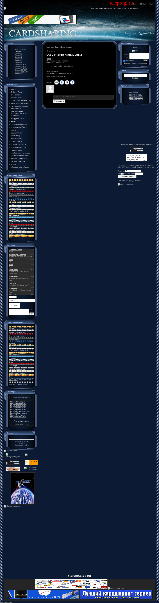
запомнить (130, 60)
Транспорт (13, 227)
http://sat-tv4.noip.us (18, 407)
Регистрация (143, 33)
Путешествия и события (18, 212)
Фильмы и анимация (17, 230)
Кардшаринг (13, 186)
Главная (128, 33)
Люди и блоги (14, 197)
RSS (137, 8)
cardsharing (19, 51)
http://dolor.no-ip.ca (17, 415)
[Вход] (56, 82)
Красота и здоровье (16, 193)
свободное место (136, 94)
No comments (63, 61)
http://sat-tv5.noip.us (18, 409)
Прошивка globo (15, 208)
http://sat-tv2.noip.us (18, 404)
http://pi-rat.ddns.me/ (18, 417)
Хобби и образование (17, 234)
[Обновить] (33, 297)
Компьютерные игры (17, 189)
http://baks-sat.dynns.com (20, 411)
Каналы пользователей (18, 384)
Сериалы (12, 219)
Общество (13, 204)
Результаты (18, 421)
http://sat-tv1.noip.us (18, 402)
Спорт (11, 223)
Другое (11, 182)
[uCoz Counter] (21, 437)
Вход (152, 33)
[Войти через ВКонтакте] (61, 82)
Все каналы (13, 381)
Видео (135, 33)
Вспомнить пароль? (130, 63)
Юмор (11, 238)
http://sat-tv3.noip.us (18, 406)
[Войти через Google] (67, 82)
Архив (27, 421)
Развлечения (14, 215)
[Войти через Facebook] (72, 82)
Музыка (12, 200)
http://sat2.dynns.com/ (18, 413)
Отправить (59, 101)
